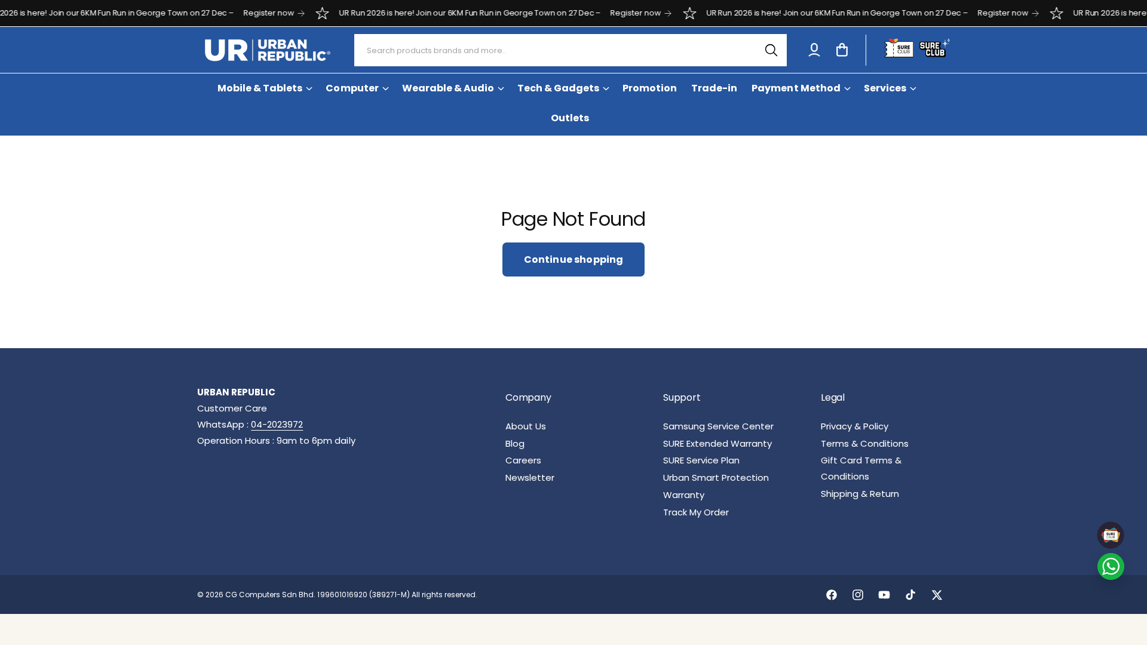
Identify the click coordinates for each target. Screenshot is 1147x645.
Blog (515, 443)
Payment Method (796, 88)
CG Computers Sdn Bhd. (271, 594)
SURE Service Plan (701, 460)
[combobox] (571, 50)
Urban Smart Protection (716, 477)
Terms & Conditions (865, 443)
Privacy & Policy (854, 426)
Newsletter (529, 477)
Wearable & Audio (448, 88)
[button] (842, 50)
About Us (525, 426)
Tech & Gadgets (558, 88)
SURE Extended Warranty (717, 443)
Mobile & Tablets (259, 88)
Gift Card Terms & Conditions (861, 468)
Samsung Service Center (718, 426)
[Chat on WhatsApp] (1110, 566)
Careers (523, 460)
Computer (352, 88)
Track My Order (696, 512)
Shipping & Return (860, 493)
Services (885, 88)
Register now (248, 13)
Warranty (683, 495)
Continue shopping (574, 259)
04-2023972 (277, 424)
